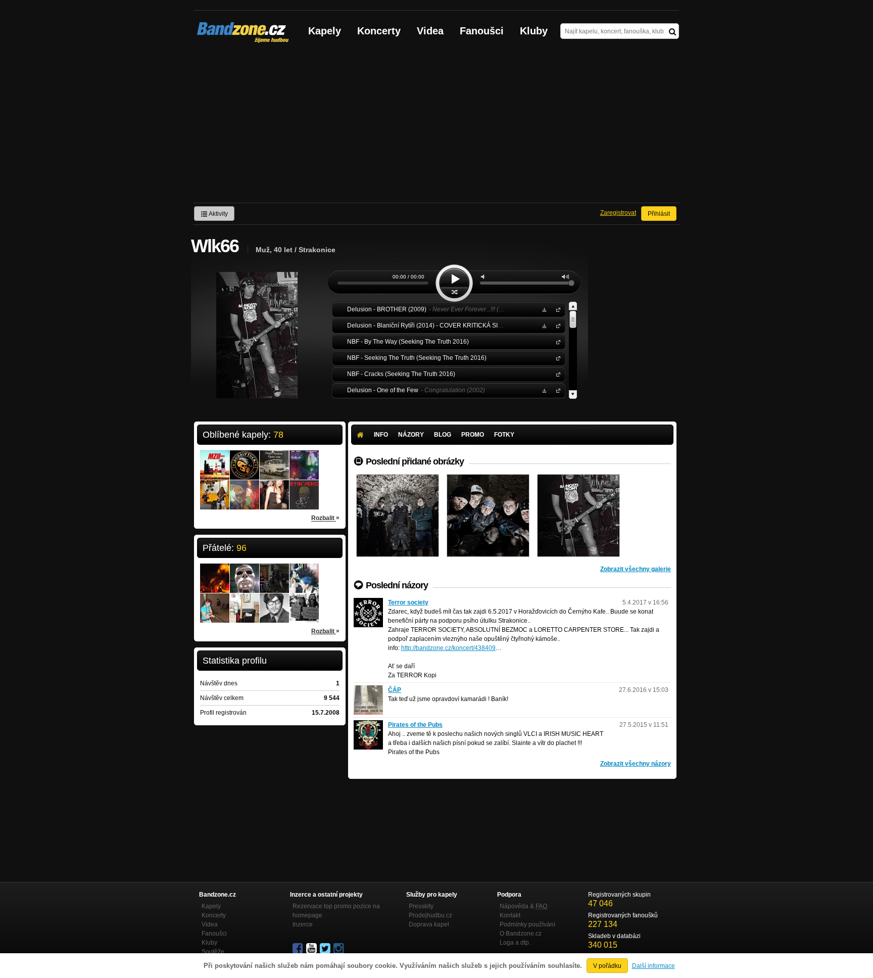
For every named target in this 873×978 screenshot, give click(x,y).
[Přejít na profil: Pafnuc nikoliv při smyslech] (274, 601)
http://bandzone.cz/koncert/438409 (448, 647)
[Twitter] (326, 948)
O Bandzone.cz (521, 933)
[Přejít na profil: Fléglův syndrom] (274, 458)
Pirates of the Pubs (415, 724)
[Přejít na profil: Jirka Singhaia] (244, 601)
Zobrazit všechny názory (635, 763)
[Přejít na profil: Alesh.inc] (244, 572)
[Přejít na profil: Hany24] (214, 601)
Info (381, 434)
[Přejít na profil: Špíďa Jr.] (304, 601)
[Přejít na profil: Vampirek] (214, 572)
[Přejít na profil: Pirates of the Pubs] (368, 724)
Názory (411, 434)
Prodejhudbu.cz (430, 915)
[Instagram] (339, 948)
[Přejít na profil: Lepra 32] (244, 488)
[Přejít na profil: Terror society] (368, 602)
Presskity (421, 906)
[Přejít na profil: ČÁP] (368, 689)
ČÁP (394, 689)
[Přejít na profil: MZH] (214, 458)
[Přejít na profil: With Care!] (214, 488)
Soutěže (213, 951)
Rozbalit (325, 518)
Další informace (653, 965)
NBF (556, 341)
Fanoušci (482, 30)
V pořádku (607, 965)
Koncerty (379, 30)
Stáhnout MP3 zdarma (543, 309)
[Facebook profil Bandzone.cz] (299, 948)
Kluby (534, 30)
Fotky (504, 434)
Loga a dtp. (515, 942)
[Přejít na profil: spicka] (274, 568)
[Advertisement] (436, 127)
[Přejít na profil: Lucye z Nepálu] (304, 572)
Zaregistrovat (618, 212)
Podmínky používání (527, 924)
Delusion (556, 309)
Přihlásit (659, 213)
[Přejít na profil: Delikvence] (304, 488)
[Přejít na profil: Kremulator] (304, 458)
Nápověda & (523, 906)
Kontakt (510, 915)
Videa (430, 30)
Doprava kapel (429, 924)
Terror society (408, 602)
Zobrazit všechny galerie (635, 569)
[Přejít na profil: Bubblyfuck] (244, 458)
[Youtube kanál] (312, 948)
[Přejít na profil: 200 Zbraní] (274, 488)
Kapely (324, 30)
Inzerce (303, 924)
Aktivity (218, 213)
